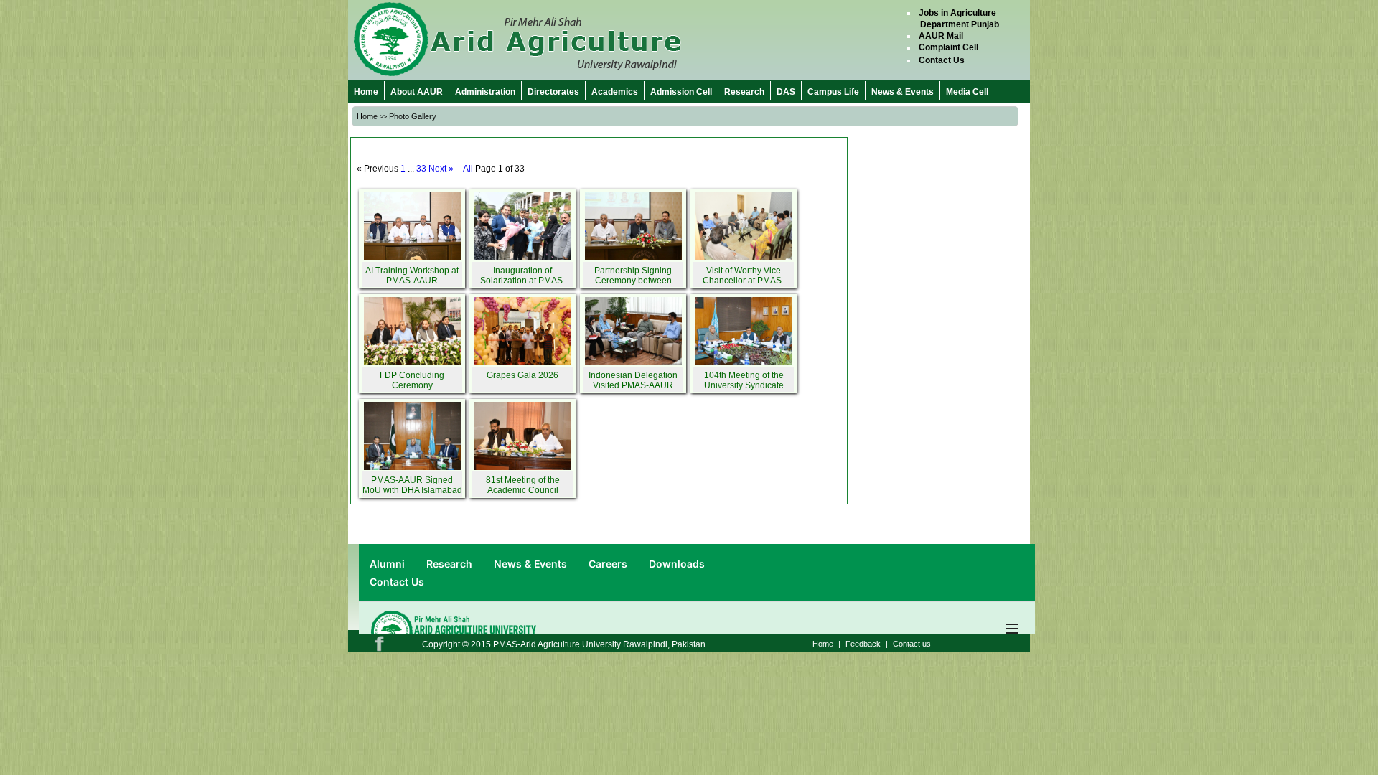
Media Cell (967, 92)
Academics (614, 92)
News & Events (902, 92)
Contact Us (942, 60)
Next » (441, 169)
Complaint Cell (948, 47)
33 (421, 169)
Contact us (912, 643)
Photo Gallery (412, 116)
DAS (786, 92)
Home (366, 92)
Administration (485, 92)
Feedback (863, 643)
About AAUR (416, 92)
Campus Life (833, 92)
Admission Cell (681, 92)
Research (744, 92)
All (468, 169)
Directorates (553, 92)
